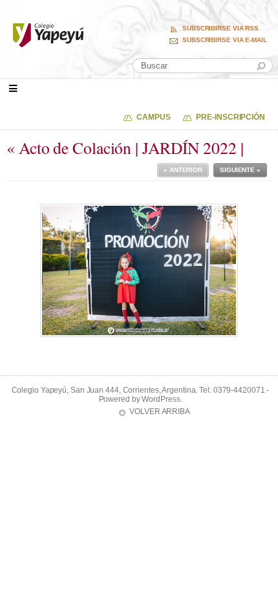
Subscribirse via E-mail (224, 40)
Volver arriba (159, 411)
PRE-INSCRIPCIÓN (230, 117)
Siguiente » (240, 169)
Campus (153, 117)
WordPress (161, 399)
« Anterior (183, 169)
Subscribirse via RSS (220, 28)
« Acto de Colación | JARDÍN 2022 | (125, 148)
